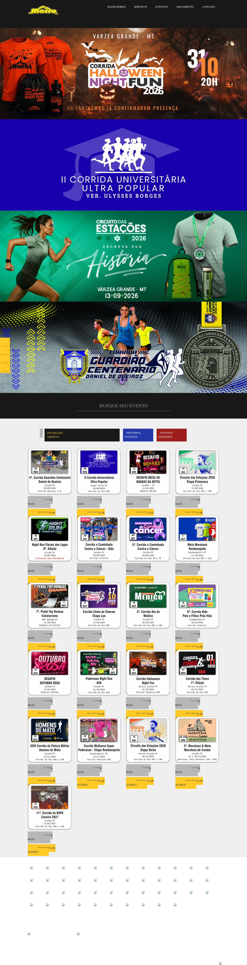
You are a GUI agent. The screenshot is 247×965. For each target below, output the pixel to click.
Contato (208, 6)
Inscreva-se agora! (91, 782)
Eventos (161, 6)
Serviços (140, 6)
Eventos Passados (165, 435)
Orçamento (185, 6)
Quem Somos (116, 6)
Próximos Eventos (132, 435)
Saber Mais (40, 502)
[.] (123, 73)
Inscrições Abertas (55, 435)
